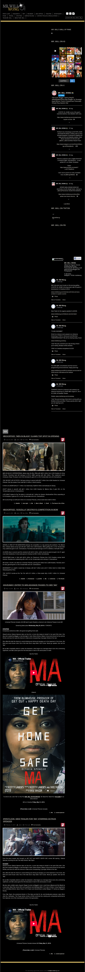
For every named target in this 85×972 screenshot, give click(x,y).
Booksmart (31, 578)
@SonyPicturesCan (63, 190)
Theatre (48, 14)
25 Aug (71, 155)
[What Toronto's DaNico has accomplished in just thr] (63, 66)
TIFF (23, 14)
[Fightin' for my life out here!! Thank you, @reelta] (55, 66)
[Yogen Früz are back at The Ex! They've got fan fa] (70, 58)
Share (64, 300)
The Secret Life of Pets (58, 503)
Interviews (58, 14)
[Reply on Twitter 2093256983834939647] (57, 122)
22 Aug (71, 183)
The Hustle (61, 578)
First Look (6, 14)
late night (25, 503)
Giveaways (16, 14)
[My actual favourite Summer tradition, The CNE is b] (78, 66)
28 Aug (71, 108)
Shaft (47, 503)
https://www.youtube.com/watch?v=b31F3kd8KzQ (69, 168)
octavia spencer (60, 812)
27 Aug (71, 128)
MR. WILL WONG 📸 (62, 108)
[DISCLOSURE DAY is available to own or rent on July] (55, 51)
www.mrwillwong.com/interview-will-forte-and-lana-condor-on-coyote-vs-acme (65, 293)
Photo (56, 296)
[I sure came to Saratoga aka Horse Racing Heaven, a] (55, 58)
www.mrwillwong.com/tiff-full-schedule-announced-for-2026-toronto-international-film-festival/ (66, 371)
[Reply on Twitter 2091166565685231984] (57, 199)
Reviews (30, 14)
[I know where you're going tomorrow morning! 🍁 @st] (63, 58)
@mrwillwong (56, 217)
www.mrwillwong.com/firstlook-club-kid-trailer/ (64, 314)
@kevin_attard (63, 140)
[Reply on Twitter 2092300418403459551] (57, 178)
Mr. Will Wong (61, 280)
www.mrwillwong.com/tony (58, 341)
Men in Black (39, 503)
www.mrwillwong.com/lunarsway (65, 396)
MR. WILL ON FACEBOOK (32, 797)
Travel (11, 16)
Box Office (39, 14)
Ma (32, 503)
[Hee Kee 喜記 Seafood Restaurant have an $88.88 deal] (70, 51)
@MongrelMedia (70, 174)
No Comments (35, 439)
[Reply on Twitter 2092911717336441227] (57, 149)
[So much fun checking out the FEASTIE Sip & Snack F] (70, 66)
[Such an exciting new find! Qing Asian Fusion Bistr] (78, 73)
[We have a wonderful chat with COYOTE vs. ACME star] (70, 73)
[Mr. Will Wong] (57, 259)
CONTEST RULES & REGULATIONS (47, 16)
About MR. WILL (20, 18)
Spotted (19, 16)
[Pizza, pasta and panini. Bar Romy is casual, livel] (63, 73)
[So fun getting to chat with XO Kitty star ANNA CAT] (55, 73)
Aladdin (18, 503)
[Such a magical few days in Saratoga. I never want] (78, 51)
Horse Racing (29, 16)
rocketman (52, 578)
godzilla (39, 578)
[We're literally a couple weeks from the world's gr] (78, 58)
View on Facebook (56, 300)
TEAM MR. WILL (7, 18)
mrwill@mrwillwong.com (54, 970)
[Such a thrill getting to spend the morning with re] (63, 51)
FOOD (4, 16)
